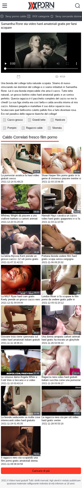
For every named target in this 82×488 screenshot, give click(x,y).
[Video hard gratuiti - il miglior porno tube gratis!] (41, 6)
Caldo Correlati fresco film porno (29, 137)
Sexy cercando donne (68, 16)
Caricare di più (41, 470)
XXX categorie (40, 16)
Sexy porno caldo (15, 16)
